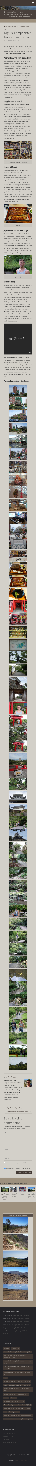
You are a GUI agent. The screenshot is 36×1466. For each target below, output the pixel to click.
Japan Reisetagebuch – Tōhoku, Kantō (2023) (16, 1394)
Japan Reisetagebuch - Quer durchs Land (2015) (17, 1385)
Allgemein (6, 1348)
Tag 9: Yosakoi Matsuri (22, 1193)
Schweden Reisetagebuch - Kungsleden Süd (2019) (18, 1415)
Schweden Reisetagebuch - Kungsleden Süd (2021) (18, 1419)
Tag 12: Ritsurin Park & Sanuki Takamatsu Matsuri (5, 1196)
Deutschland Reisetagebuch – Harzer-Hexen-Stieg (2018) (17, 1362)
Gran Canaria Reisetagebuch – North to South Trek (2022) (16, 1368)
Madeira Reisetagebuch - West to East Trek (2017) (17, 1405)
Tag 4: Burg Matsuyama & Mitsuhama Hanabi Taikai (31, 1195)
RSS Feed (6, 1439)
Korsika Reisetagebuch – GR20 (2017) (14, 1401)
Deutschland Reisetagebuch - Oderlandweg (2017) (17, 1352)
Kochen (6, 1398)
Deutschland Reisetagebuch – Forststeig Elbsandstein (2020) (15, 1356)
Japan (5, 1378)
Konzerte (13, 1398)
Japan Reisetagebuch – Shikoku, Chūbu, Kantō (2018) (16, 1390)
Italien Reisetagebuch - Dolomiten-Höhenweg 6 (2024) (17, 1373)
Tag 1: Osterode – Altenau (20, 1315)
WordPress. (24, 1460)
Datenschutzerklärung (9, 1443)
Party (5, 1412)
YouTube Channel (8, 1436)
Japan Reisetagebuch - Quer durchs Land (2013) (17, 1381)
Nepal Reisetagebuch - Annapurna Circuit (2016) (17, 1408)
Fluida (17, 1460)
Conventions (15, 1348)
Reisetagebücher (12, 12)
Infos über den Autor (9, 1433)
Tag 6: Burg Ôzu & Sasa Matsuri (14, 1194)
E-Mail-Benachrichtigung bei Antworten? (18, 1168)
